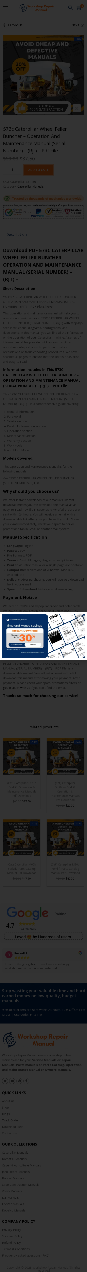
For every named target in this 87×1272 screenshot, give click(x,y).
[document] (43, 636)
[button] (80, 618)
